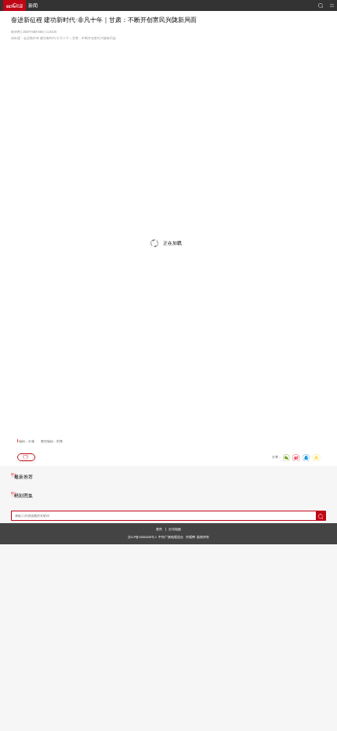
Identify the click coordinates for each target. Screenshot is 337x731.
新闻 (33, 5)
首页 (159, 529)
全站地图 (174, 529)
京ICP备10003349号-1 (142, 537)
